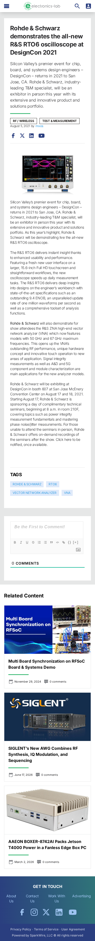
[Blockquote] (51, 542)
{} (69, 542)
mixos (39, 126)
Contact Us (32, 898)
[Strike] (33, 542)
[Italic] (21, 542)
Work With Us (56, 898)
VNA (67, 493)
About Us (11, 898)
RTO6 (52, 484)
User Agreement (73, 929)
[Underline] (27, 542)
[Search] (77, 6)
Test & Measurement (59, 121)
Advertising (81, 896)
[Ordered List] (39, 542)
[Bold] (15, 542)
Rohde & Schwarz (27, 484)
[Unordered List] (45, 542)
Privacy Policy (20, 929)
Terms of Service (46, 929)
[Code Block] (57, 542)
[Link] (64, 542)
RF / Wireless (23, 121)
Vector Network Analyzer (34, 493)
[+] (76, 542)
